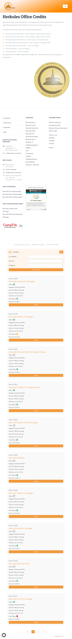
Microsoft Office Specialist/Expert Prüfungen (13, 215)
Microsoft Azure (30, 122)
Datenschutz (7, 123)
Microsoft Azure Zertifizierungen (12, 194)
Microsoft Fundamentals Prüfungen (10, 210)
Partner (51, 148)
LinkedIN (51, 141)
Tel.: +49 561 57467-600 (52, 244)
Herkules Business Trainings (22, 244)
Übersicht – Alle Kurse (32, 165)
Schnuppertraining (54, 125)
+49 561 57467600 (11, 169)
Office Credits (53, 131)
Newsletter (7, 127)
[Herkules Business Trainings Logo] (9, 3)
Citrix (27, 151)
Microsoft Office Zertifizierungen (12, 197)
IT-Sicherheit (29, 153)
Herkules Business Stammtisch (58, 128)
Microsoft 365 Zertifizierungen (12, 191)
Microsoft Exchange (31, 136)
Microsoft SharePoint (32, 128)
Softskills (28, 156)
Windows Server (31, 139)
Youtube (51, 143)
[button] (4, 635)
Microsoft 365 (30, 134)
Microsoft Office (30, 131)
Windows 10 (29, 142)
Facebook (52, 138)
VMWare (28, 148)
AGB (5, 132)
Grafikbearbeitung (31, 159)
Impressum (7, 118)
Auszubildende (30, 162)
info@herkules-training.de (13, 153)
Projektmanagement (32, 145)
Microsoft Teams (31, 125)
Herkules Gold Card (55, 122)
